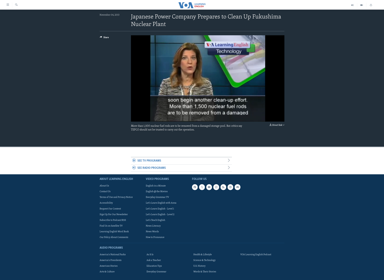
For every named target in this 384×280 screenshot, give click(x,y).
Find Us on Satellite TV (111, 226)
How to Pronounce (155, 237)
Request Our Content (110, 208)
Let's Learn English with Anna (161, 203)
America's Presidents (111, 260)
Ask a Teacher (154, 260)
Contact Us (105, 191)
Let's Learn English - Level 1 (160, 208)
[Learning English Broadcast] (352, 5)
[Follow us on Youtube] (209, 187)
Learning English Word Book (114, 231)
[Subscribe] (237, 187)
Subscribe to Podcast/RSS (113, 220)
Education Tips (154, 266)
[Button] (104, 38)
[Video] (361, 5)
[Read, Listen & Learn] (371, 5)
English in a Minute (156, 186)
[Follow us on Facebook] (195, 187)
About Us (104, 186)
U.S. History (199, 266)
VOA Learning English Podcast (255, 254)
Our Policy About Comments (114, 237)
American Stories (109, 266)
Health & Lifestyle (202, 254)
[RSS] (223, 187)
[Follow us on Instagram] (216, 187)
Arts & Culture (107, 272)
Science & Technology (204, 260)
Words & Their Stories (204, 272)
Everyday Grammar (156, 272)
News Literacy (153, 226)
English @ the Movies (157, 191)
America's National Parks (113, 254)
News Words (152, 231)
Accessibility (106, 203)
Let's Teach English (155, 220)
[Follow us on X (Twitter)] (202, 187)
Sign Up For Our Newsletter (114, 214)
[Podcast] (230, 187)
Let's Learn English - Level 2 (160, 214)
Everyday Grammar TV (157, 197)
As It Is (150, 254)
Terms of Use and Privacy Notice (116, 197)
